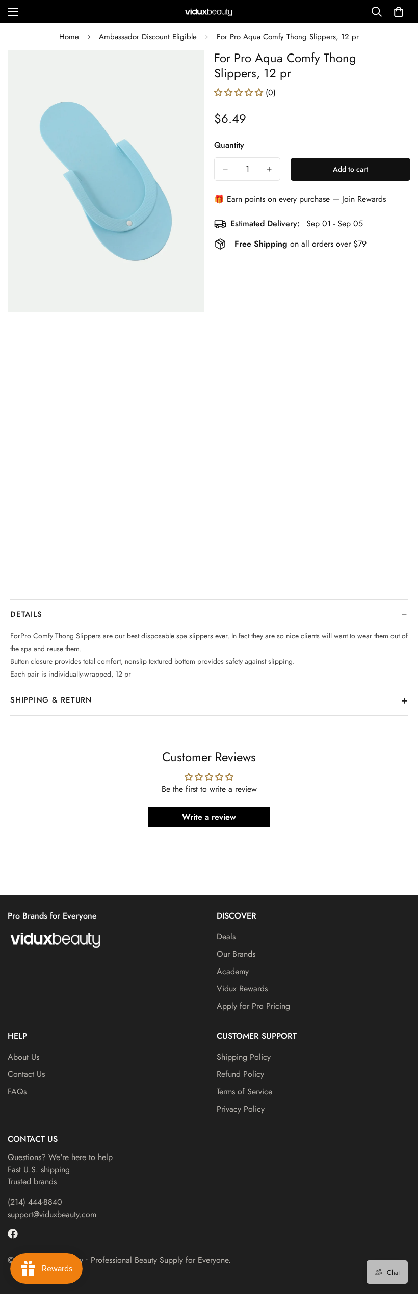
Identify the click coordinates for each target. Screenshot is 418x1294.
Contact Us (26, 1074)
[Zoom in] (187, 72)
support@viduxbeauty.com (52, 1214)
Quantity (229, 145)
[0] (398, 11)
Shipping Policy (244, 1057)
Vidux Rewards (242, 988)
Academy (233, 971)
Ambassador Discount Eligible (148, 36)
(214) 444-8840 (35, 1202)
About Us (23, 1057)
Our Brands (236, 954)
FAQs (17, 1091)
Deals (226, 936)
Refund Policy (240, 1074)
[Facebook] (13, 1234)
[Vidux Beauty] (209, 12)
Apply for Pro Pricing (253, 1006)
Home (69, 36)
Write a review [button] (209, 817)
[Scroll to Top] (398, 1238)
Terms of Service (244, 1091)
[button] (240, 92)
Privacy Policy (241, 1109)
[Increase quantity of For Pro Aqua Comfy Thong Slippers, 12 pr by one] (269, 169)
